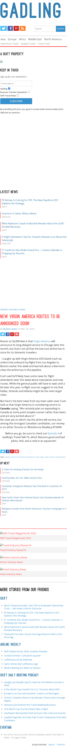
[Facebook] (10, 28)
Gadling (33, 10)
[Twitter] (3, 28)
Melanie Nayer (10, 328)
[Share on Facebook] (8, 334)
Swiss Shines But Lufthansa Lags (21, 663)
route (37, 457)
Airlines (4, 309)
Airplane (7, 457)
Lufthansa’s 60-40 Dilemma (18, 659)
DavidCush (23, 457)
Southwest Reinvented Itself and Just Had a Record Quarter (35, 713)
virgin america (50, 457)
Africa (22, 39)
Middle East (35, 39)
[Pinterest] (16, 28)
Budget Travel (28, 43)
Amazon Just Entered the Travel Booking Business (30, 704)
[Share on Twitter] (2, 334)
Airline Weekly (10, 645)
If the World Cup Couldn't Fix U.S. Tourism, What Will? (32, 689)
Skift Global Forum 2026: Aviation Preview (25, 651)
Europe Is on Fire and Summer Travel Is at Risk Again (31, 693)
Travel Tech (44, 43)
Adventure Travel (10, 43)
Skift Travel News (8, 95)
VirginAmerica (61, 457)
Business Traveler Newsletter (13, 92)
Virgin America (42, 341)
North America (53, 39)
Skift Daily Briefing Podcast (19, 675)
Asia (3, 39)
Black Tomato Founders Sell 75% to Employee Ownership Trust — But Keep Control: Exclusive (33, 607)
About (51, 744)
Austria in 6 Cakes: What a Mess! (19, 213)
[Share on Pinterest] (12, 334)
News (22, 309)
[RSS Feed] (22, 28)
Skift (3, 599)
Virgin (42, 457)
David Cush (15, 457)
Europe (12, 39)
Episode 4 (53, 433)
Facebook (31, 457)
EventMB (6, 728)
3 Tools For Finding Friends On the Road (22, 469)
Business (14, 309)
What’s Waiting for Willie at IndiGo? (22, 667)
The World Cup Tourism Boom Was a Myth (26, 709)
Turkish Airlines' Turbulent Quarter (22, 655)
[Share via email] (16, 334)
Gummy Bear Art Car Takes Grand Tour (22, 477)
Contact (61, 744)
